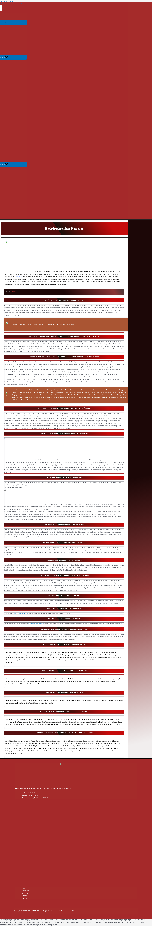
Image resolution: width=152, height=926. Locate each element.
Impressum (25, 893)
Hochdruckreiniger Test (21, 613)
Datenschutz (25, 891)
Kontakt (24, 896)
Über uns (24, 898)
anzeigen (14, 291)
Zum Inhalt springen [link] (6, 1)
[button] (64, 300)
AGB (23, 888)
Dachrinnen (19, 276)
